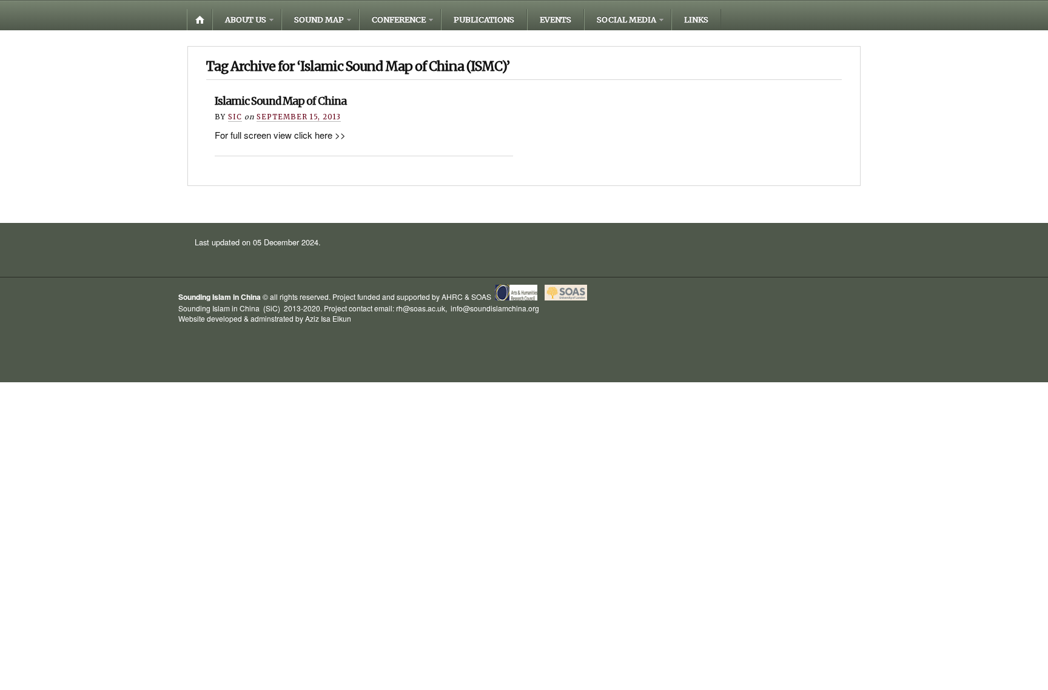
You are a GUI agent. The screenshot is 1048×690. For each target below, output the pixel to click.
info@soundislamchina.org (494, 308)
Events (555, 19)
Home (199, 19)
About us (245, 19)
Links (696, 19)
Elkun (341, 318)
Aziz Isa (318, 318)
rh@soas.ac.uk (420, 308)
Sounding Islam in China (219, 297)
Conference (399, 19)
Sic (235, 117)
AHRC (452, 297)
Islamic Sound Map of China (280, 101)
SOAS (481, 297)
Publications (484, 19)
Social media (626, 19)
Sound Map (319, 19)
